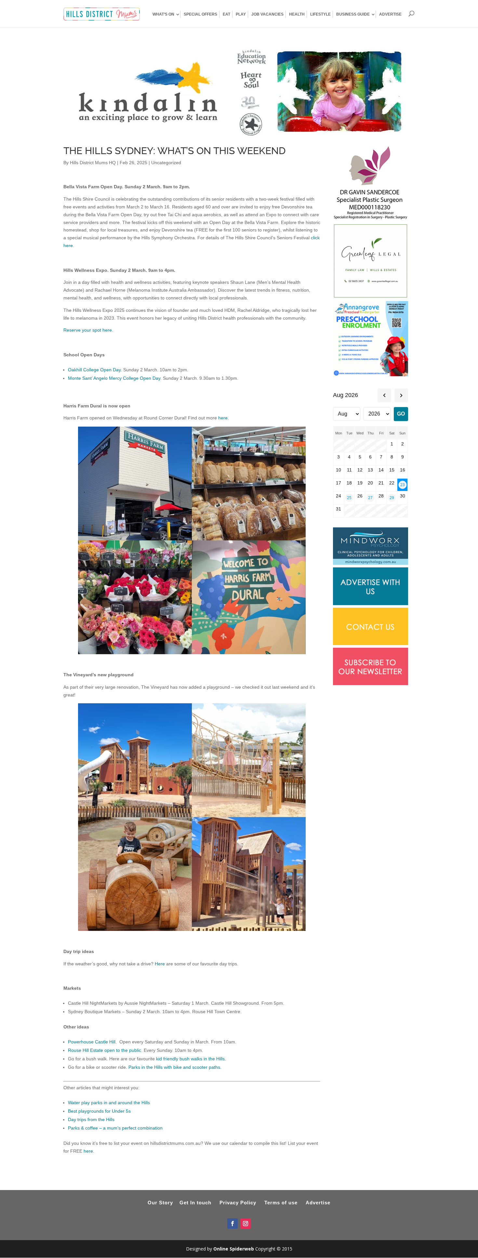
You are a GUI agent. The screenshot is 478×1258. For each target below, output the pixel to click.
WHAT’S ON (163, 14)
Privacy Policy (237, 1202)
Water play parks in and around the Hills (109, 1102)
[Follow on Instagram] (245, 1223)
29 (392, 497)
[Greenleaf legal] (370, 296)
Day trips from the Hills (91, 1119)
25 (349, 497)
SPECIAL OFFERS (200, 14)
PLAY (241, 14)
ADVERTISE (390, 14)
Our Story (160, 1202)
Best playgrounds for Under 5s (99, 1111)
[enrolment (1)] (370, 374)
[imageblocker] (370, 603)
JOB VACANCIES (267, 14)
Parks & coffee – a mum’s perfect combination (115, 1128)
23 (402, 484)
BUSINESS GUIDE (353, 14)
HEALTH (297, 14)
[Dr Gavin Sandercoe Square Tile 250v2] (370, 219)
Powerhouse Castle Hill (91, 1041)
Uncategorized (166, 162)
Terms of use (281, 1202)
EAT (226, 14)
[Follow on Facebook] (232, 1223)
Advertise (318, 1202)
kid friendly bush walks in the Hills (190, 1058)
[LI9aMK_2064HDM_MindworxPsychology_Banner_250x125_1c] (370, 563)
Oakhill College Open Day (94, 369)
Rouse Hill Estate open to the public (104, 1050)
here (223, 417)
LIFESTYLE (320, 14)
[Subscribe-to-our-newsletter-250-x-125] (370, 683)
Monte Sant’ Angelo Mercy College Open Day (114, 378)
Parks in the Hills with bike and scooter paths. (174, 1067)
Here (160, 963)
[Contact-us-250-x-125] (370, 643)
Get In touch (195, 1202)
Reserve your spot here (87, 330)
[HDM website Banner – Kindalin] (239, 135)
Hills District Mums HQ (93, 162)
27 (370, 497)
